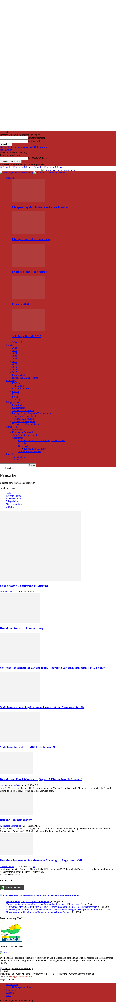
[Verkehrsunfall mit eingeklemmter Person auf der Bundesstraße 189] (20, 701)
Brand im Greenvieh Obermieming (21, 628)
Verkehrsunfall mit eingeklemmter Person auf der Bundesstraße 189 (42, 707)
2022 (14, 358)
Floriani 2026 (20, 304)
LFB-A (15, 391)
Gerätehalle (23, 446)
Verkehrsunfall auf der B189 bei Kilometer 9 (27, 747)
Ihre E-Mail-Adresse (37, 158)
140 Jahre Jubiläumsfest (29, 451)
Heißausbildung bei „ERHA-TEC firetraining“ (28, 901)
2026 (14, 347)
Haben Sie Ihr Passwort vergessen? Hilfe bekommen (25, 147)
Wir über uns (12, 427)
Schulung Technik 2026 (26, 336)
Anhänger (17, 399)
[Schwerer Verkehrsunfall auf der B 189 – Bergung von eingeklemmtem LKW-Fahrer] (20, 662)
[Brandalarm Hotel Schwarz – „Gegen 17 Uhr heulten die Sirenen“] (16, 773)
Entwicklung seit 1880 (35, 448)
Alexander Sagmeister (10, 825)
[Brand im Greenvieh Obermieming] (20, 622)
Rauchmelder (18, 407)
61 (6, 874)
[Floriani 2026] (28, 298)
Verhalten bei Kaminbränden (25, 424)
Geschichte (17, 437)
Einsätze (10, 345)
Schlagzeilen (18, 342)
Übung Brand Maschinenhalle (31, 239)
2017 (14, 372)
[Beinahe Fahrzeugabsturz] (16, 814)
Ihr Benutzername (36, 137)
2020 (14, 364)
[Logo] (16, 172)
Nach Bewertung (14, 504)
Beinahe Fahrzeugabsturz (16, 819)
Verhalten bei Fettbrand (23, 418)
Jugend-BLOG (19, 459)
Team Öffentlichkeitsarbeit (24, 435)
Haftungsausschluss (21, 987)
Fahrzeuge (11, 380)
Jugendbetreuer (19, 457)
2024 (14, 353)
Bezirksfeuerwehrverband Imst (63, 895)
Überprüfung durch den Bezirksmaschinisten (40, 207)
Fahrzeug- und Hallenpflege (29, 271)
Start (2, 468)
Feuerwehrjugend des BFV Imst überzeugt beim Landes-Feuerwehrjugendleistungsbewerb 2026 (52, 909)
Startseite (10, 177)
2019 (14, 367)
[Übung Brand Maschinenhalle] (28, 233)
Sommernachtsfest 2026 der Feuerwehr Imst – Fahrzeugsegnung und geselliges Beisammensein (51, 907)
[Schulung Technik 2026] (28, 330)
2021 (14, 361)
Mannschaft (17, 429)
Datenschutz (6, 150)
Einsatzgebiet (18, 375)
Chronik (22, 443)
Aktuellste (11, 493)
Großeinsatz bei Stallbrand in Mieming (24, 585)
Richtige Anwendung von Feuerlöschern (31, 413)
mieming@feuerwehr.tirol (19, 976)
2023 (14, 356)
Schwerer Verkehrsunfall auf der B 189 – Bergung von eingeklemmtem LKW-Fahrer (52, 667)
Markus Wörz (6, 591)
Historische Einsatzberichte (25, 377)
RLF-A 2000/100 (20, 388)
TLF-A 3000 (18, 386)
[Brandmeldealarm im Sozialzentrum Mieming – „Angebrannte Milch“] (16, 854)
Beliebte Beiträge (14, 496)
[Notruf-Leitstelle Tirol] (4, 952)
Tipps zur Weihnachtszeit (24, 416)
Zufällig (10, 506)
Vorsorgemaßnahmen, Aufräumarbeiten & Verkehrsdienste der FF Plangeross (42, 904)
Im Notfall (17, 405)
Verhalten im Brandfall (23, 410)
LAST (15, 397)
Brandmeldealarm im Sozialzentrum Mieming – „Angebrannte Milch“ (43, 860)
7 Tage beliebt (12, 501)
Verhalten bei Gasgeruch (23, 421)
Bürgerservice (12, 402)
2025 (14, 350)
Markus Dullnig (7, 866)
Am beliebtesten (13, 498)
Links (8, 995)
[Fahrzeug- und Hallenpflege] (28, 266)
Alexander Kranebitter (10, 785)
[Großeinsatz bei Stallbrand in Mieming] (40, 580)
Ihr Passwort (34, 141)
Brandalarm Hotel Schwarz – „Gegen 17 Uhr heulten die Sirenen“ (41, 779)
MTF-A (16, 394)
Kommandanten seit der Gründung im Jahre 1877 (41, 440)
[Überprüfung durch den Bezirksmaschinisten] (28, 201)
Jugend (9, 454)
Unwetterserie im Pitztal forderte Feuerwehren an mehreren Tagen (37, 912)
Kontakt (10, 992)
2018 (14, 369)
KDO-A (16, 383)
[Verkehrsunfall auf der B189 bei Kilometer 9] (20, 741)
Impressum (11, 990)
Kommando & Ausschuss (24, 432)
